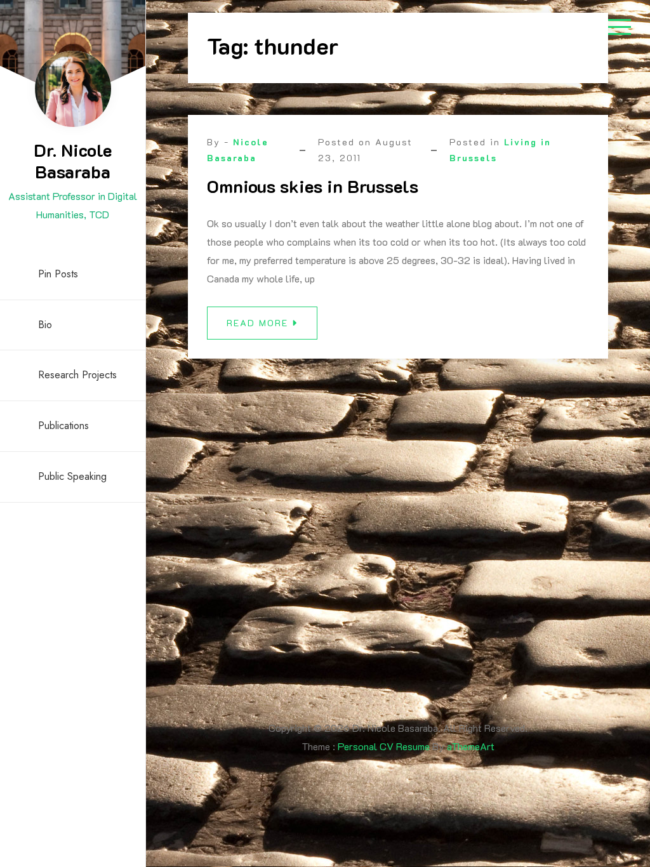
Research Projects (77, 374)
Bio (45, 324)
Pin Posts (58, 274)
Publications (63, 425)
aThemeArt (470, 746)
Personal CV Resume (384, 746)
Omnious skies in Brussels (312, 186)
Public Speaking (72, 476)
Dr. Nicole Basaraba (73, 160)
